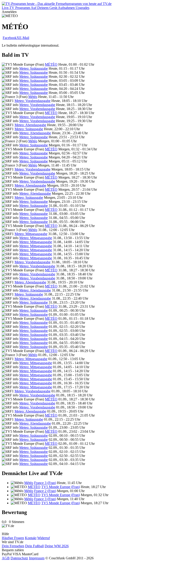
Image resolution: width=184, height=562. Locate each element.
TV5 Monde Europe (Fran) (60, 487)
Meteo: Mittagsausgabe (31, 234)
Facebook (10, 38)
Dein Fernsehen (13, 546)
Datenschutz (19, 558)
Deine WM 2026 (57, 546)
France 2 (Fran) (45, 491)
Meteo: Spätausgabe (33, 68)
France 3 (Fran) (45, 483)
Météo (32, 97)
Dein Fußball (34, 546)
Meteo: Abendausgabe (30, 125)
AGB (6, 558)
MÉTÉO (51, 64)
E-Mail (24, 38)
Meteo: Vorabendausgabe (32, 101)
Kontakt (30, 538)
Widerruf (43, 538)
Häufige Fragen (13, 538)
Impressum (36, 558)
